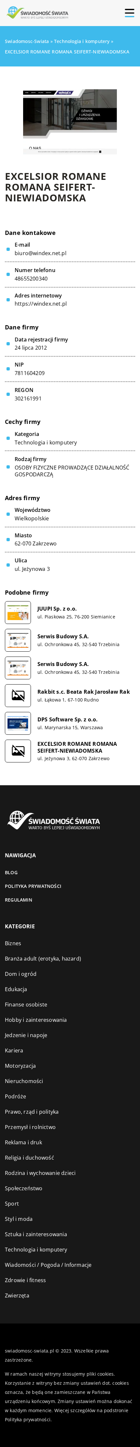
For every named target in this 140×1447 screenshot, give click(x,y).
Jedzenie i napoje (26, 1035)
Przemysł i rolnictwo (30, 1127)
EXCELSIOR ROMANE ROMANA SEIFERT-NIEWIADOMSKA (77, 747)
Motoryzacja (20, 1065)
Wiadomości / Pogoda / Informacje (48, 1264)
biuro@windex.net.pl (40, 253)
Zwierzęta (17, 1295)
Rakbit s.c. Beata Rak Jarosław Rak (83, 691)
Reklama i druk (23, 1142)
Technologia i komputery (46, 442)
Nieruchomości (24, 1081)
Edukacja (16, 989)
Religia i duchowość (29, 1157)
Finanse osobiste (26, 1004)
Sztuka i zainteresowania (36, 1234)
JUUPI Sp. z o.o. (57, 608)
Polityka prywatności (33, 886)
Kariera (14, 1050)
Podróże (15, 1096)
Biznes (13, 943)
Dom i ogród (20, 973)
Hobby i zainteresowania (36, 1019)
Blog (11, 872)
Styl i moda (19, 1219)
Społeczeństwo (24, 1188)
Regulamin (18, 900)
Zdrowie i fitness (25, 1280)
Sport (12, 1203)
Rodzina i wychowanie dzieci (40, 1173)
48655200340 (31, 278)
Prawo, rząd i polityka (32, 1111)
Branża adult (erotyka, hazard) (43, 958)
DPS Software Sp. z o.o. (67, 719)
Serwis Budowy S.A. (63, 636)
